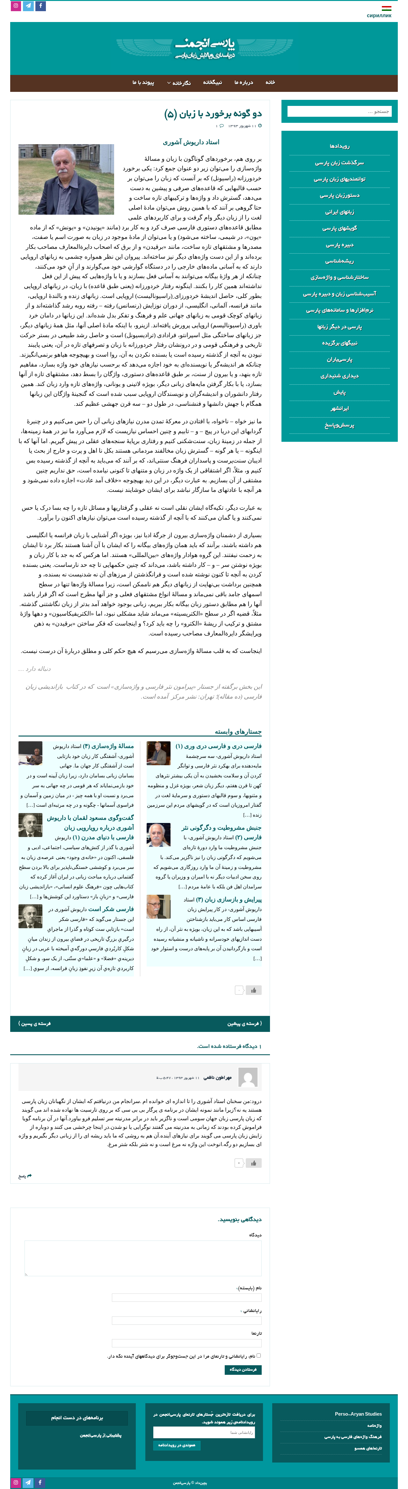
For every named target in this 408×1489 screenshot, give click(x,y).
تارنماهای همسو (368, 1448)
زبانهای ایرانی (339, 212)
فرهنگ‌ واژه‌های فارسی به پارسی (353, 1437)
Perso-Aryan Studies (358, 1414)
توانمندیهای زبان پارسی (339, 179)
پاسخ (22, 1176)
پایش (340, 392)
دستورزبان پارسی (340, 196)
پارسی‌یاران (340, 360)
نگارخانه (182, 84)
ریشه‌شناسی (339, 261)
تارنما (256, 1333)
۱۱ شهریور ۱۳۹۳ (242, 126)
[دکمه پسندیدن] (254, 990)
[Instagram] (15, 6)
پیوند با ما (143, 83)
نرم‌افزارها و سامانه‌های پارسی (339, 310)
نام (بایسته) (250, 1288)
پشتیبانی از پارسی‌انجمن (100, 1435)
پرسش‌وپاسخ (339, 425)
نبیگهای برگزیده (339, 343)
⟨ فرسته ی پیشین (245, 1023)
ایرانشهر (340, 409)
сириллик (379, 16)
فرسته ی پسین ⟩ (34, 1023)
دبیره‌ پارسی (339, 245)
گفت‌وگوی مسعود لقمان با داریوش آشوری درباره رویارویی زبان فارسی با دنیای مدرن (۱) (90, 827)
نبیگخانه (212, 83)
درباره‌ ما (244, 83)
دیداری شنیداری (340, 376)
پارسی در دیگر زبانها (339, 327)
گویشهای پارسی (340, 229)
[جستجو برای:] (339, 111)
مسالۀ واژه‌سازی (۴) (108, 746)
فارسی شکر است (111, 909)
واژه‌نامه (375, 1426)
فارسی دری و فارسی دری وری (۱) (219, 746)
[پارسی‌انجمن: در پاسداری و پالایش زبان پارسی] (204, 70)
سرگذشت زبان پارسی (339, 163)
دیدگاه (255, 1235)
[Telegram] (28, 6)
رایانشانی (252, 1311)
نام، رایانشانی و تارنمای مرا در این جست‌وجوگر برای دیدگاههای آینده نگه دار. (181, 1356)
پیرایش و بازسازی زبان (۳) (229, 899)
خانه (270, 83)
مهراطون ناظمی (218, 1077)
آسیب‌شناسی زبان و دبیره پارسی (339, 294)
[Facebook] (40, 6)
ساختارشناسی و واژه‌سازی (340, 278)
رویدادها (340, 147)
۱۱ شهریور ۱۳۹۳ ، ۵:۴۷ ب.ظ (178, 1078)
